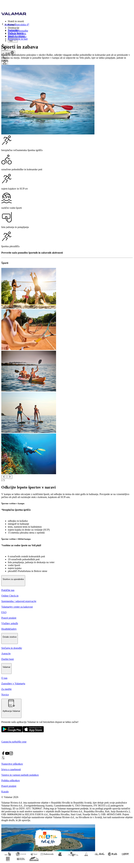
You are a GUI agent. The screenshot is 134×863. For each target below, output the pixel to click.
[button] (70, 21)
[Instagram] (11, 754)
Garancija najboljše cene (13, 741)
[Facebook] (3, 754)
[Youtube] (7, 754)
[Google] (12, 731)
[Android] (33, 731)
